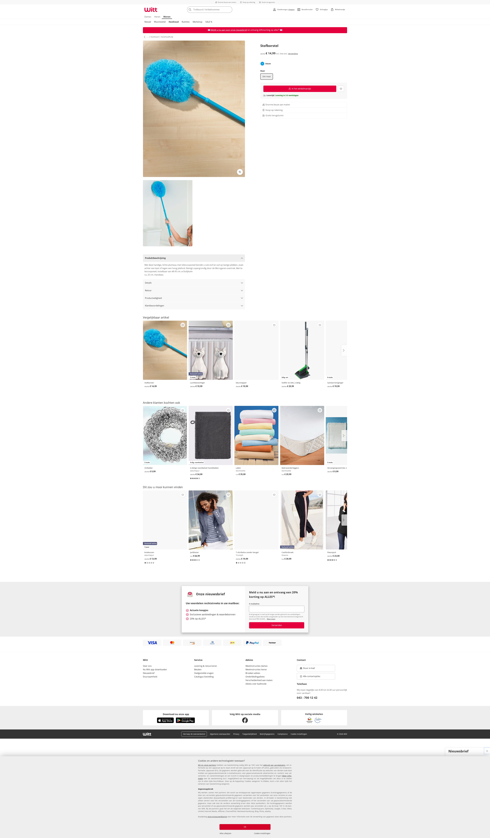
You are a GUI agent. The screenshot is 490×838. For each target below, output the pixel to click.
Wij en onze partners (207, 765)
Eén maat (267, 76)
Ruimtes (186, 21)
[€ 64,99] (211, 519)
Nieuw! (147, 21)
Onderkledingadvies (255, 676)
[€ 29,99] (302, 435)
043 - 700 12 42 (307, 697)
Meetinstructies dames (257, 666)
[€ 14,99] (165, 350)
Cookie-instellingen (262, 833)
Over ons (147, 666)
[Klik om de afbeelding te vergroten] (240, 172)
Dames (147, 16)
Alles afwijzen (225, 833)
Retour (148, 290)
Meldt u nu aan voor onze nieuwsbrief (229, 30)
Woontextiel (160, 21)
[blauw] (262, 64)
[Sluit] (487, 751)
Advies (249, 659)
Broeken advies (253, 673)
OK (245, 827)
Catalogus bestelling (204, 676)
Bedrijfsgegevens (267, 734)
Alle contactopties (311, 676)
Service (198, 659)
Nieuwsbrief (148, 673)
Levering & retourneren (205, 666)
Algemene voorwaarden (220, 734)
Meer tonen (271, 619)
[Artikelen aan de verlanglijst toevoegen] (341, 89)
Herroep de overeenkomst (194, 734)
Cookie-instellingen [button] (299, 734)
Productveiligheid (153, 298)
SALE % (208, 21)
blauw (268, 63)
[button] (144, 37)
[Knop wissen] (230, 10)
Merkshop (197, 21)
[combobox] (215, 10)
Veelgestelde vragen (204, 673)
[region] (245, 797)
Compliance (283, 734)
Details (148, 282)
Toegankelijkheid (249, 734)
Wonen (166, 16)
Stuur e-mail (309, 669)
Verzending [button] (293, 53)
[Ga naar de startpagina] (150, 9)
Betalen (197, 669)
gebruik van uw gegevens (274, 765)
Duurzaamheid (150, 676)
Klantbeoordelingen (154, 305)
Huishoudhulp (167, 37)
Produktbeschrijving (155, 258)
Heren (157, 16)
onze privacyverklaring (217, 816)
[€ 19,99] (256, 350)
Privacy (236, 734)
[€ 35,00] (256, 435)
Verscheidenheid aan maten (259, 680)
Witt (145, 659)
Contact (301, 659)
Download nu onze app (176, 714)
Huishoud (174, 21)
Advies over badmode (256, 683)
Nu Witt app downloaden (155, 669)
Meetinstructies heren (256, 669)
